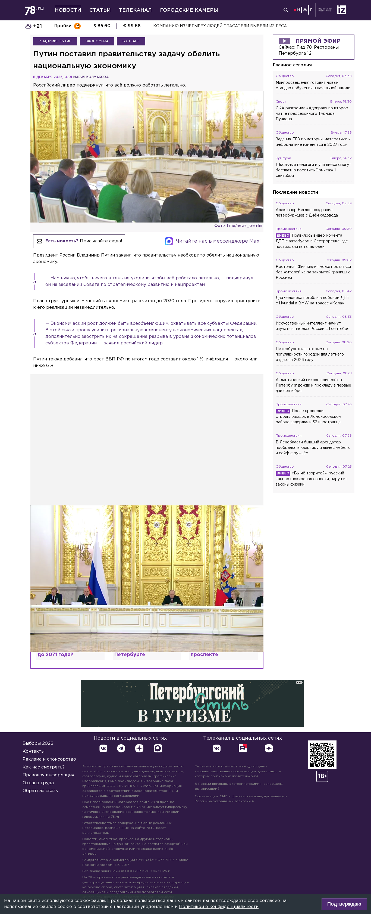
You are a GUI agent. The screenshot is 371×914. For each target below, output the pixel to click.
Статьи (100, 10)
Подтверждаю (344, 904)
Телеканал (135, 10)
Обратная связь (40, 791)
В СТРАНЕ (131, 41)
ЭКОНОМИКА (97, 41)
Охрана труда (38, 783)
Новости (68, 10)
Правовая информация (48, 775)
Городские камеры (189, 10)
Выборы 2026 (38, 744)
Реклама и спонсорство (49, 759)
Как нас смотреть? (44, 767)
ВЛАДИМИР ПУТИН (55, 41)
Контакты (34, 751)
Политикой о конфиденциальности (219, 907)
